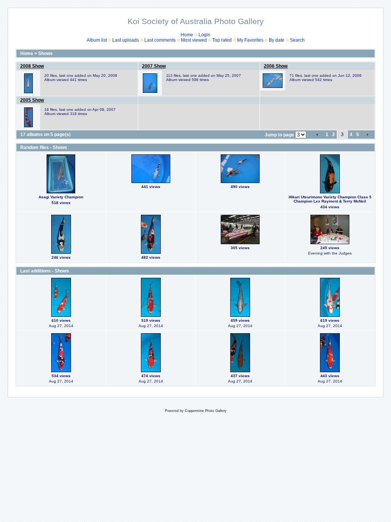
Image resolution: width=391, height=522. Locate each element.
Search (297, 40)
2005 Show (32, 100)
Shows (45, 53)
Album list (97, 40)
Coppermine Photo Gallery (205, 411)
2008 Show (32, 66)
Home (187, 34)
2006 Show (276, 66)
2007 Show (154, 66)
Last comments (160, 40)
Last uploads (125, 40)
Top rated (222, 40)
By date (276, 40)
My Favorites (250, 40)
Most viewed (194, 40)
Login (204, 34)
